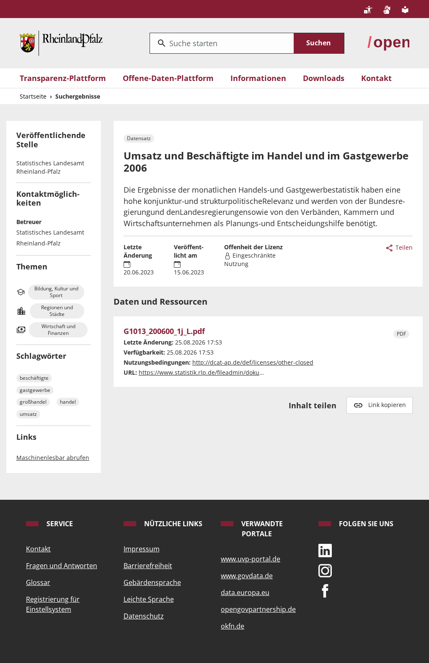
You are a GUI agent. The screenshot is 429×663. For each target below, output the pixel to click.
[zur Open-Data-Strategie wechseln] (388, 42)
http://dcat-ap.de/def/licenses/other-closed (252, 362)
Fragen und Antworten (61, 565)
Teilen (403, 247)
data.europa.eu (245, 592)
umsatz (28, 414)
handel (68, 401)
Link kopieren (387, 405)
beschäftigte (34, 377)
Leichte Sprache (149, 599)
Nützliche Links (172, 523)
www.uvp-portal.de (250, 559)
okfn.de (232, 626)
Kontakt (376, 78)
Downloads (323, 78)
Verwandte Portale (261, 528)
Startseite (33, 96)
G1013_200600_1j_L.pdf (164, 331)
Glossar (38, 582)
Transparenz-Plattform (63, 78)
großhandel (33, 401)
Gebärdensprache (152, 582)
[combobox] (222, 43)
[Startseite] (61, 42)
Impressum (142, 548)
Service (59, 523)
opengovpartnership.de (258, 609)
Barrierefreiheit (148, 565)
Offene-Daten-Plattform (168, 78)
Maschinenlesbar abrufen (52, 458)
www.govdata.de (247, 575)
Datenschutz (144, 616)
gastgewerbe (35, 390)
